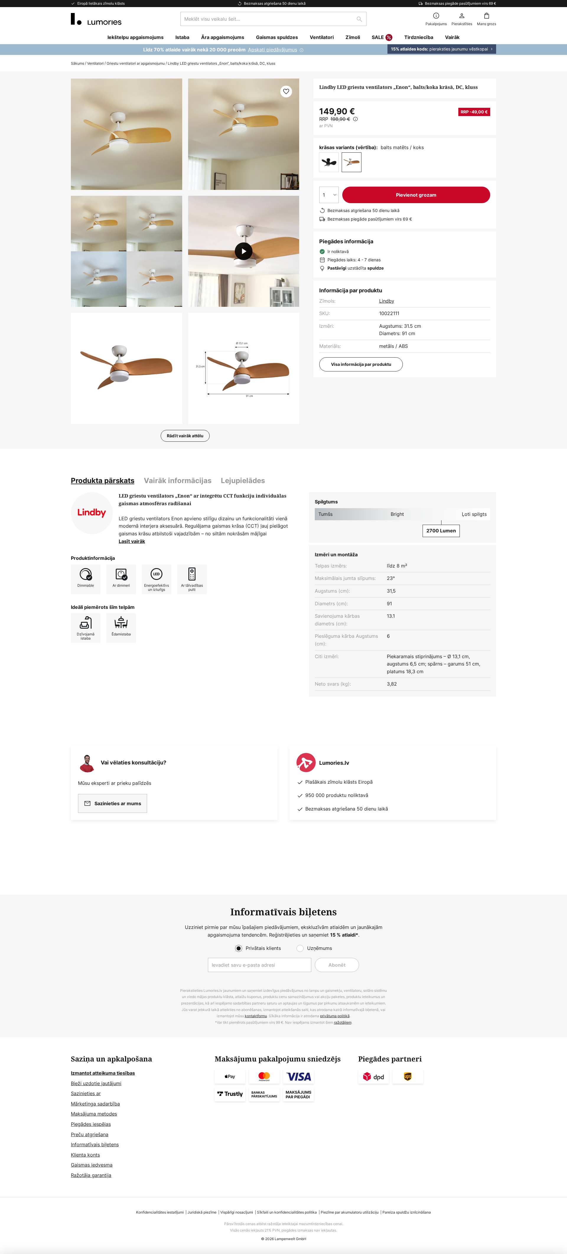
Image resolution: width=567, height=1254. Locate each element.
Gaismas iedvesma (92, 1165)
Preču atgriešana (89, 1134)
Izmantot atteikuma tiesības (103, 1073)
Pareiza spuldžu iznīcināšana (406, 1212)
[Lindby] (92, 513)
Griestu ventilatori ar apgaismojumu (136, 63)
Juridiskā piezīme (202, 1212)
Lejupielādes (243, 480)
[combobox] (273, 19)
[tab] (102, 480)
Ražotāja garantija (91, 1175)
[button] (126, 251)
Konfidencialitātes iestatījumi (160, 1212)
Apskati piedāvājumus (272, 49)
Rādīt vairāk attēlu (185, 435)
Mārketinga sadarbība (95, 1103)
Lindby (386, 301)
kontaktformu (256, 1015)
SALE (378, 37)
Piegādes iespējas (91, 1124)
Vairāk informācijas (177, 480)
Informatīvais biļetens (95, 1144)
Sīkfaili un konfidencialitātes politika (287, 1212)
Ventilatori (95, 63)
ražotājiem (342, 1022)
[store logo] (96, 19)
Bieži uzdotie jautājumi (96, 1083)
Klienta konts (85, 1155)
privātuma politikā (335, 1015)
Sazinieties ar (86, 1093)
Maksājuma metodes (94, 1114)
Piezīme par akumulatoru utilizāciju (350, 1212)
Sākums (77, 63)
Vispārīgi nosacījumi (236, 1212)
